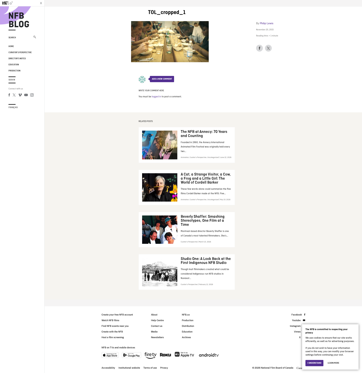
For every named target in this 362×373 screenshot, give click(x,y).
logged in (156, 96)
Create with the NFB (112, 331)
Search (12, 38)
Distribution (188, 326)
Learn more (333, 363)
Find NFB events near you (115, 326)
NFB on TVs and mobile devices (118, 347)
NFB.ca (186, 314)
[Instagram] (32, 95)
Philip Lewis (266, 23)
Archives (186, 337)
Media (154, 331)
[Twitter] (14, 95)
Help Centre (157, 320)
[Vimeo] (20, 95)
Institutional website (129, 367)
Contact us (156, 326)
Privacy (164, 367)
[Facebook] (9, 95)
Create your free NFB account (117, 314)
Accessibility (108, 367)
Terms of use (150, 367)
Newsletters (157, 337)
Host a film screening (113, 337)
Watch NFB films (110, 320)
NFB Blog (18, 20)
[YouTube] (26, 95)
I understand (314, 363)
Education (13, 65)
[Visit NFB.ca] (18, 3)
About (154, 314)
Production (14, 71)
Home (11, 46)
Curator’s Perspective (20, 52)
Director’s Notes (17, 59)
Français (13, 107)
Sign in (11, 80)
